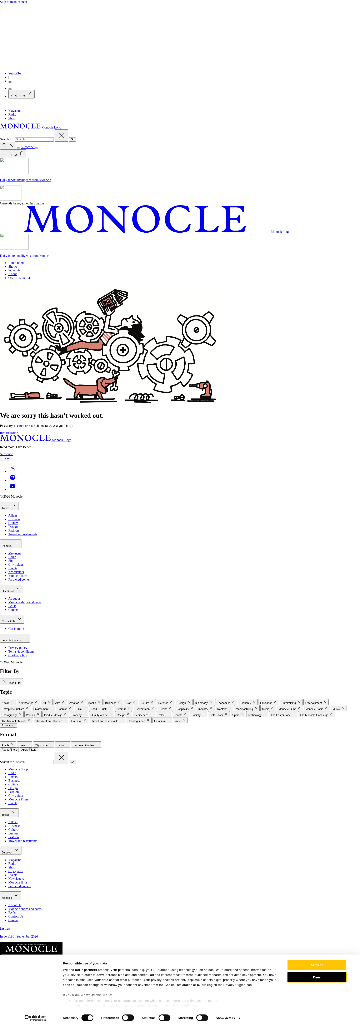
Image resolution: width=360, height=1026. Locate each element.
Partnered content (19, 579)
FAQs (12, 606)
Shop (11, 118)
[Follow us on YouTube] (12, 489)
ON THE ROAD (19, 278)
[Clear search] (61, 135)
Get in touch (16, 628)
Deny (317, 977)
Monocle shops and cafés (24, 602)
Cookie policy (17, 655)
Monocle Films (18, 799)
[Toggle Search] (8, 145)
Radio (12, 114)
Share (5, 458)
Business (14, 519)
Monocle (7, 897)
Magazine (14, 110)
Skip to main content (13, 2)
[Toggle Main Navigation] (1, 104)
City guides (15, 564)
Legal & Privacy (12, 640)
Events (12, 568)
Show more (8, 725)
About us (14, 598)
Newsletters (16, 572)
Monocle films (17, 575)
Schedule (14, 270)
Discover (7, 545)
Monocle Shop (18, 769)
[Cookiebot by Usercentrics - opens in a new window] (35, 1018)
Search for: (7, 139)
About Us (14, 905)
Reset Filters (9, 749)
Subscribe (14, 73)
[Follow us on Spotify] (12, 480)
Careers (13, 609)
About (12, 274)
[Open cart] (10, 89)
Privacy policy (17, 647)
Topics (6, 508)
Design (13, 526)
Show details (225, 1018)
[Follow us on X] (12, 471)
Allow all (317, 965)
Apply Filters (28, 749)
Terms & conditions (21, 651)
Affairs (13, 515)
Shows (12, 266)
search (20, 425)
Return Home (9, 433)
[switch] (128, 1017)
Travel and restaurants (22, 534)
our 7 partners (86, 970)
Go (72, 139)
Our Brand (8, 591)
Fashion (13, 530)
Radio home (16, 263)
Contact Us (9, 621)
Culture (13, 523)
